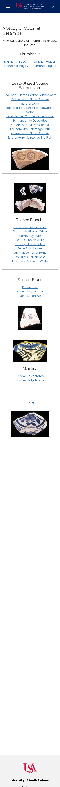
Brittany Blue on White (30, 244)
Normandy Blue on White (30, 231)
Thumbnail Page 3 (16, 66)
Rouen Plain (30, 287)
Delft (30, 403)
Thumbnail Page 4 (43, 66)
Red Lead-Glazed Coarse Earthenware (30, 95)
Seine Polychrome (30, 248)
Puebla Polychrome (30, 376)
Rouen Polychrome (30, 291)
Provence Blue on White (30, 227)
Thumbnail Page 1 (16, 62)
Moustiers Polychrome (30, 257)
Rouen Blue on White (30, 296)
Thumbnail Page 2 (42, 62)
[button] (52, 6)
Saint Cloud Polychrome (30, 253)
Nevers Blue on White (30, 240)
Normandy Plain (30, 236)
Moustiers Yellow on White (30, 261)
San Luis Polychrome (30, 380)
